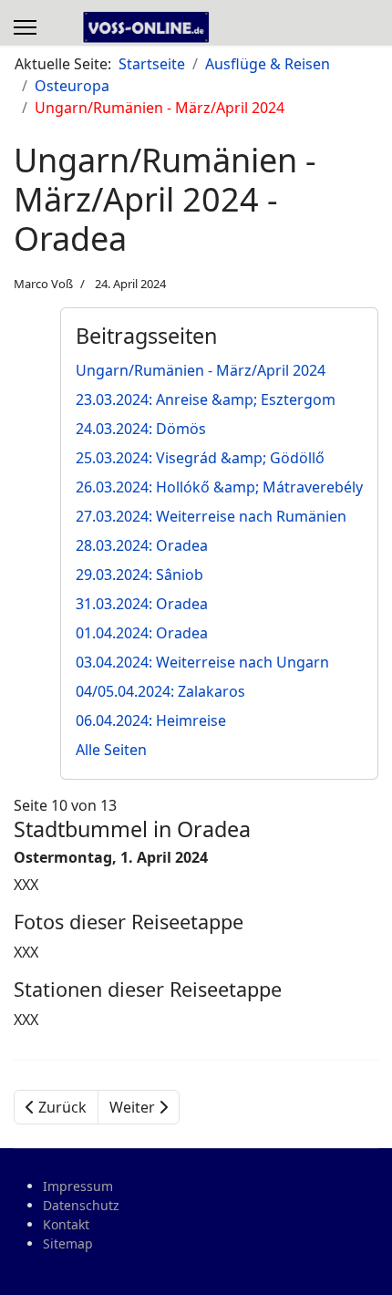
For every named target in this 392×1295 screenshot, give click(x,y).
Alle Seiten (111, 750)
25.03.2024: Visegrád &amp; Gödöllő (200, 458)
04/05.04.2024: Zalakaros (160, 691)
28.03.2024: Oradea (142, 545)
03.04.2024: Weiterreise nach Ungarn (202, 662)
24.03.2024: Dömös (141, 429)
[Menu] (25, 27)
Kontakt (66, 1224)
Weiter (134, 1107)
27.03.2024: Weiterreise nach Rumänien (211, 516)
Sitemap (68, 1243)
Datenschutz (81, 1205)
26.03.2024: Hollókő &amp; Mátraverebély (219, 487)
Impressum (78, 1186)
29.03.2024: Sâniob (139, 575)
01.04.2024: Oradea (142, 633)
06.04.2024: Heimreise (151, 720)
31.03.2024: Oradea (142, 604)
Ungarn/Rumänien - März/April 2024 (200, 370)
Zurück (61, 1107)
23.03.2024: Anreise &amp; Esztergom (205, 399)
